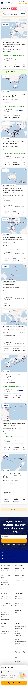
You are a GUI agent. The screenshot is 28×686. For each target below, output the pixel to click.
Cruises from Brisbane (20, 570)
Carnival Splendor (5, 626)
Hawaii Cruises (4, 582)
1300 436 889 (22, 4)
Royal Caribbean (18, 598)
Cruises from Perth (19, 580)
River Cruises (4, 617)
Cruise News (18, 661)
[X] (20, 652)
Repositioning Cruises (6, 614)
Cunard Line (18, 610)
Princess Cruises (19, 603)
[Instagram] (24, 652)
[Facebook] (16, 652)
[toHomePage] (8, 3)
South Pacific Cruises (5, 575)
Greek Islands (4, 589)
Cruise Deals (4, 598)
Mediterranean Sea (5, 573)
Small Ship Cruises (5, 619)
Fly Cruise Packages (5, 603)
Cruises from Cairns (19, 575)
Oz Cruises (3, 612)
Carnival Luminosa (5, 631)
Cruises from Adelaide (20, 573)
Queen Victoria (4, 633)
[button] (7, 65)
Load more (13, 509)
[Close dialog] (26, 668)
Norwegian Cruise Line (20, 608)
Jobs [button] (16, 658)
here (20, 546)
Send (14, 541)
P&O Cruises (18, 596)
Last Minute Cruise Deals (6, 605)
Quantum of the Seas (5, 629)
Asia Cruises (4, 578)
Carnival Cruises (18, 601)
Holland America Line (20, 605)
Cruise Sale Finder (5, 601)
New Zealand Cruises (5, 570)
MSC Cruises (18, 613)
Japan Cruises (4, 580)
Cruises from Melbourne (20, 578)
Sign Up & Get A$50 (14, 683)
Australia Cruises (5, 568)
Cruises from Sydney (19, 568)
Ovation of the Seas (5, 636)
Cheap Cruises (4, 596)
